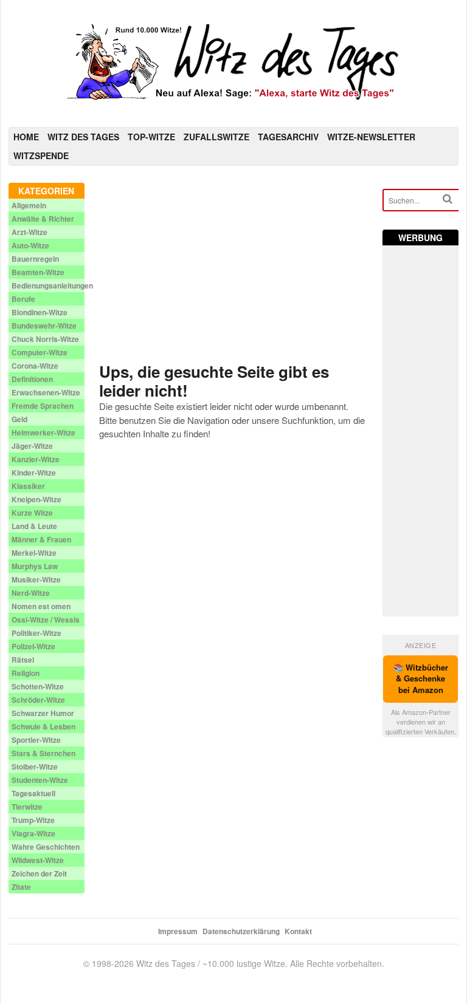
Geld (19, 419)
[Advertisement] (233, 268)
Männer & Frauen (41, 539)
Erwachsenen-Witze (46, 392)
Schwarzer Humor (43, 713)
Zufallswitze (216, 137)
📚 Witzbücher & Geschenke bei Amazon (420, 678)
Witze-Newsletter (371, 137)
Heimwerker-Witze (43, 432)
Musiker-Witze (36, 579)
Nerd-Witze (31, 592)
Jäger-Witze (32, 445)
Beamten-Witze (38, 272)
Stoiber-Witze (35, 766)
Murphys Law (35, 566)
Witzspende (41, 155)
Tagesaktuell (33, 793)
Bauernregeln (35, 258)
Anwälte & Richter (43, 218)
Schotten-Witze (38, 686)
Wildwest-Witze (38, 860)
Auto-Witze (30, 245)
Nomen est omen (41, 606)
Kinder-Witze (34, 472)
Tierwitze (27, 806)
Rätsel (23, 659)
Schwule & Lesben (43, 726)
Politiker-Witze (36, 632)
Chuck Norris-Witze (45, 338)
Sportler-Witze (36, 739)
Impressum (178, 931)
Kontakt (298, 931)
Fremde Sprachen (43, 405)
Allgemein (29, 205)
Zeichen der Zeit (39, 873)
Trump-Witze (33, 819)
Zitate (21, 886)
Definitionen (32, 379)
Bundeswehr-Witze (44, 325)
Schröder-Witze (38, 699)
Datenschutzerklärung (241, 931)
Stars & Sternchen (43, 753)
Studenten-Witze (40, 779)
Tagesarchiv (288, 137)
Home (26, 137)
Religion (26, 673)
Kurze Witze (32, 512)
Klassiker (28, 485)
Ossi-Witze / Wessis (46, 619)
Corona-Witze (35, 365)
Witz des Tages (83, 137)
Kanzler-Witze (36, 459)
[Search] (447, 199)
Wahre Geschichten (46, 846)
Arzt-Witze (29, 232)
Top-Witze (151, 137)
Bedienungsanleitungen (52, 285)
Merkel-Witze (34, 552)
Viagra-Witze (33, 833)
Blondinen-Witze (39, 312)
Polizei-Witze (33, 646)
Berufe (23, 298)
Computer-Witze (39, 352)
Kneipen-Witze (36, 499)
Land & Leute (34, 526)
